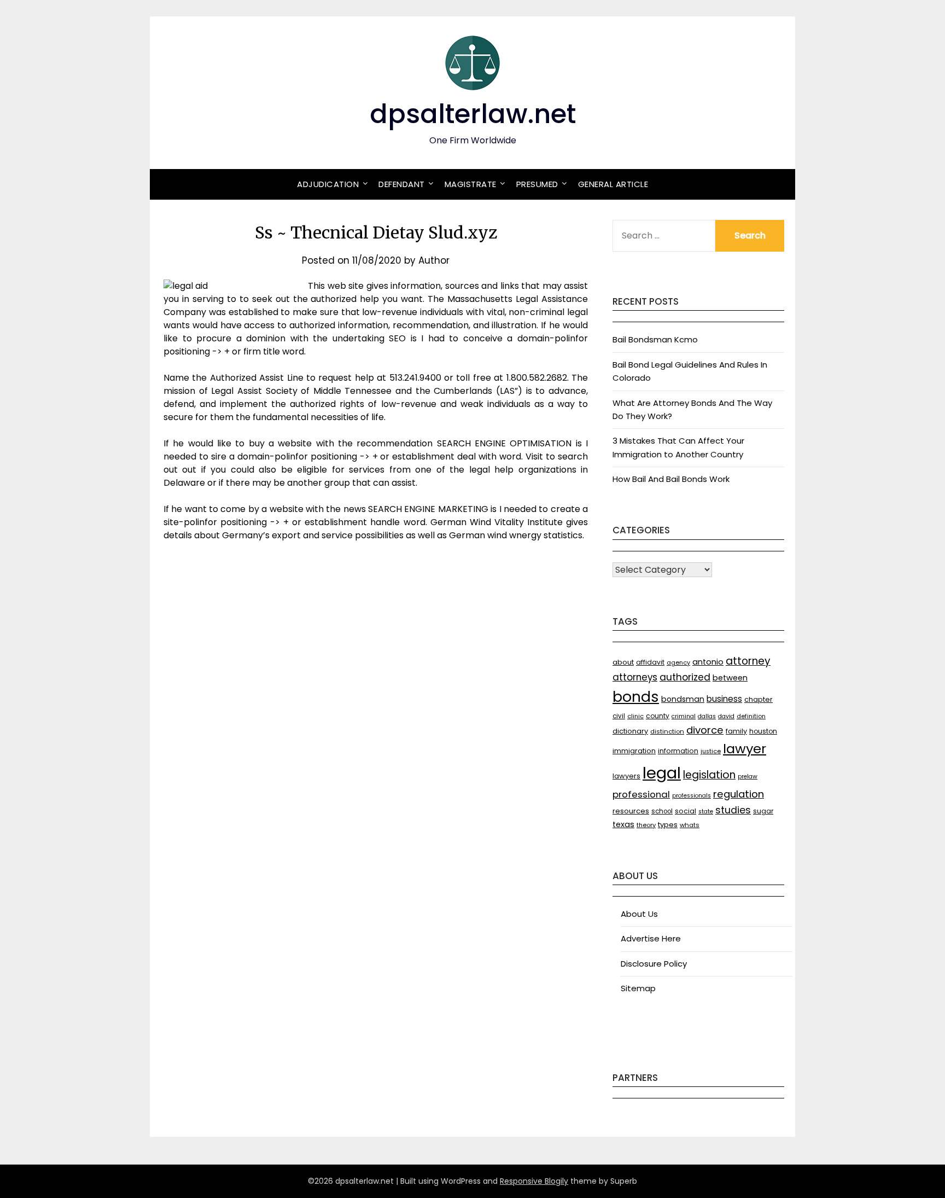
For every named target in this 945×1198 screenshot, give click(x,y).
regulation (738, 794)
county (657, 715)
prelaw (747, 776)
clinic (635, 716)
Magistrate (471, 184)
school (662, 811)
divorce (705, 730)
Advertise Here (651, 938)
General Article (613, 184)
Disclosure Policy (654, 963)
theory (646, 825)
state (705, 811)
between (730, 677)
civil (618, 716)
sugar (763, 811)
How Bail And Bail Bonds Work (671, 479)
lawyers (626, 776)
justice (711, 751)
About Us (639, 914)
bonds (635, 697)
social (685, 811)
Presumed (537, 184)
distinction (667, 731)
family (736, 731)
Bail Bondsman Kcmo (655, 339)
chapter (758, 699)
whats (689, 825)
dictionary (630, 731)
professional (641, 794)
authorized (685, 677)
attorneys (634, 677)
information (678, 750)
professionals (691, 796)
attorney (748, 661)
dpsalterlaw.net (473, 114)
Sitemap (638, 988)
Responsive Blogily (534, 1181)
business (724, 699)
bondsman (682, 699)
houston (763, 731)
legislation (709, 774)
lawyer (744, 749)
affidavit (650, 662)
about (623, 662)
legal (662, 772)
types (668, 824)
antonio (708, 661)
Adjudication (328, 184)
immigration (634, 750)
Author (434, 260)
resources (630, 811)
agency (678, 663)
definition (751, 716)
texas (623, 824)
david (726, 716)
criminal (684, 716)
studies (733, 810)
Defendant (401, 184)
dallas (707, 716)
